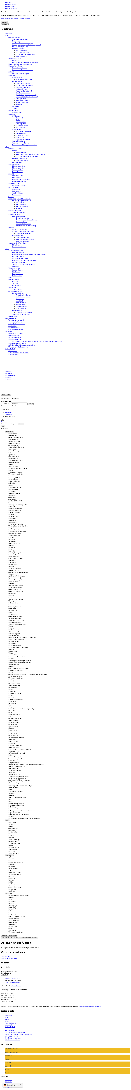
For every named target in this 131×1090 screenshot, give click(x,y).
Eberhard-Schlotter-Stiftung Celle (24, 260)
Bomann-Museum (18, 253)
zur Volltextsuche (11, 8)
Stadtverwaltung (14, 37)
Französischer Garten (23, 295)
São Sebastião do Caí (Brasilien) (27, 97)
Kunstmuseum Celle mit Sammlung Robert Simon (29, 254)
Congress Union (17, 274)
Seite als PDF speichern (9, 958)
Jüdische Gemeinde (18, 212)
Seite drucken (5, 956)
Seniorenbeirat (21, 152)
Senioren (15, 151)
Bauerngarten (21, 124)
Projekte (19, 208)
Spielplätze (16, 189)
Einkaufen (11, 228)
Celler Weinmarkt (14, 328)
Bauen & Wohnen (14, 183)
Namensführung (21, 222)
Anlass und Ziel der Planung (25, 54)
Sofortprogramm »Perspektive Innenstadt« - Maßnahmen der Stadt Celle (37, 341)
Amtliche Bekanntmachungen (22, 43)
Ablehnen (4, 22)
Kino (10, 278)
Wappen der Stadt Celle (24, 79)
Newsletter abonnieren (13, 1038)
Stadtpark (19, 301)
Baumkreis (19, 118)
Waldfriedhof (16, 116)
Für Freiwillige (21, 204)
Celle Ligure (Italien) (23, 83)
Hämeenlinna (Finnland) (24, 85)
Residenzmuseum (18, 256)
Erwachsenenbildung (19, 181)
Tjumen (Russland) (22, 102)
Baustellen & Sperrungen (20, 47)
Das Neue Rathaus (18, 49)
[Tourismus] (10, 368)
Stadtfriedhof (17, 129)
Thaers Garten (21, 303)
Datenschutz (9, 377)
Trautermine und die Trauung (26, 226)
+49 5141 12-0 (12, 978)
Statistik (15, 108)
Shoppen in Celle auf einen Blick (23, 231)
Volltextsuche (5, 403)
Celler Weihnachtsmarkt (16, 324)
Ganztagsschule (17, 170)
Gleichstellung (17, 162)
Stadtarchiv (12, 287)
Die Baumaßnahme (22, 52)
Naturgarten (20, 127)
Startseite (8, 373)
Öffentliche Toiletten (23, 233)
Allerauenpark (21, 308)
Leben (7, 147)
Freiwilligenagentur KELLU (21, 201)
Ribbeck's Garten (22, 126)
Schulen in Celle (17, 176)
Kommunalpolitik (14, 58)
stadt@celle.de (12, 982)
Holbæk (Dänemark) (23, 87)
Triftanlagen (20, 305)
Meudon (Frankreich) (23, 93)
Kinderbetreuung (14, 164)
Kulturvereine (13, 316)
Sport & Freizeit (13, 187)
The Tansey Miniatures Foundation (24, 264)
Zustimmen (5, 24)
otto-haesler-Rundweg (24, 312)
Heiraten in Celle (14, 214)
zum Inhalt (8, 2)
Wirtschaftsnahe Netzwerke (18, 347)
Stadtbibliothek (13, 280)
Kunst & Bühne (17, 276)
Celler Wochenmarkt (23, 237)
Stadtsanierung (17, 112)
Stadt (6, 35)
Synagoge (15, 266)
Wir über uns (20, 203)
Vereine (11, 197)
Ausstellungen (17, 322)
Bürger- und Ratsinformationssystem (25, 62)
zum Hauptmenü (10, 4)
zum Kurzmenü (10, 6)
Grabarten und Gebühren (20, 143)
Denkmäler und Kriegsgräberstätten (24, 145)
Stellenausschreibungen (20, 74)
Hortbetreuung (17, 172)
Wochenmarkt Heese (23, 241)
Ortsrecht (15, 60)
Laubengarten (21, 133)
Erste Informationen (23, 218)
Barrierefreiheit (10, 375)
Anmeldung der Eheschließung (26, 220)
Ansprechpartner (14, 335)
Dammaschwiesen (22, 306)
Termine (15, 283)
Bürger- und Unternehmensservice (20, 64)
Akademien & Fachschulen (21, 179)
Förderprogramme (14, 339)
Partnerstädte (17, 81)
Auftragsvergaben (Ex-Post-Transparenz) (26, 45)
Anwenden (4, 935)
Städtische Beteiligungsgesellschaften (21, 345)
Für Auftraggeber (22, 206)
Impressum (8, 379)
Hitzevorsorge (13, 355)
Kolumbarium (21, 122)
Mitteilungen (16, 41)
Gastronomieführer (19, 247)
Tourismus (8, 33)
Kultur (7, 249)
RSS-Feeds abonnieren (12, 1040)
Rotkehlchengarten (23, 139)
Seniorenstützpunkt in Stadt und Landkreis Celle (32, 154)
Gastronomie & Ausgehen (17, 243)
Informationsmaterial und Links (27, 156)
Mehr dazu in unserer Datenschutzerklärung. (17, 19)
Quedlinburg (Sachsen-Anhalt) (26, 95)
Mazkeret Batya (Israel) (24, 91)
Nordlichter (12, 326)
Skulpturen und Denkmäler (21, 314)
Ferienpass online (22, 160)
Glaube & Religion (14, 210)
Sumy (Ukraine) (21, 99)
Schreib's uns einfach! (19, 68)
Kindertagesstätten (19, 166)
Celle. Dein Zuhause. (19, 185)
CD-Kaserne (16, 272)
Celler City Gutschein (19, 229)
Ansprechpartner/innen (20, 39)
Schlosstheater (17, 270)
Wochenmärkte (17, 235)
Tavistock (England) (23, 101)
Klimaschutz (12, 351)
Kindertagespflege (18, 168)
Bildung (11, 174)
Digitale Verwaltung (15, 66)
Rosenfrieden (20, 137)
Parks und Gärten (18, 293)
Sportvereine (16, 191)
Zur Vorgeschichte (22, 50)
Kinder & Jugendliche (19, 158)
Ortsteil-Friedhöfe (18, 141)
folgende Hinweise (16, 986)
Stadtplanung (13, 110)
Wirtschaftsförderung (15, 333)
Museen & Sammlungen (16, 251)
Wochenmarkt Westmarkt (25, 239)
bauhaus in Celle (17, 310)
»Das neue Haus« (21, 56)
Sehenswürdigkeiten (15, 291)
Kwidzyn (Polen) (21, 89)
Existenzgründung (14, 337)
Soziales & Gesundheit (16, 149)
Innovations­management (17, 343)
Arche (18, 120)
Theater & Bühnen (14, 268)
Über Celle (12, 76)
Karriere (11, 72)
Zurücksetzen (13, 935)
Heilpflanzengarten (23, 297)
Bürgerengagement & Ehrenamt (19, 199)
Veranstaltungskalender (16, 320)
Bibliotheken (16, 178)
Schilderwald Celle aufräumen (22, 70)
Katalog (15, 281)
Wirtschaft (8, 331)
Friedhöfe (11, 114)
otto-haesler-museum (20, 258)
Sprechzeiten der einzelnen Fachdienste (90, 1006)
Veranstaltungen (10, 318)
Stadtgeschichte (18, 77)
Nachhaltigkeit (10, 349)
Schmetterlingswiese (23, 131)
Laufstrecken (16, 195)
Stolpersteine (17, 289)
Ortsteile (15, 106)
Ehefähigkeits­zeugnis (23, 224)
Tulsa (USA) (20, 104)
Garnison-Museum (18, 262)
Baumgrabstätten (22, 135)
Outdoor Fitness (17, 193)
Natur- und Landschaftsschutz (18, 353)
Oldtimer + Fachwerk (15, 330)
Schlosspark (20, 299)
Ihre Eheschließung (19, 216)
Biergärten (16, 245)
